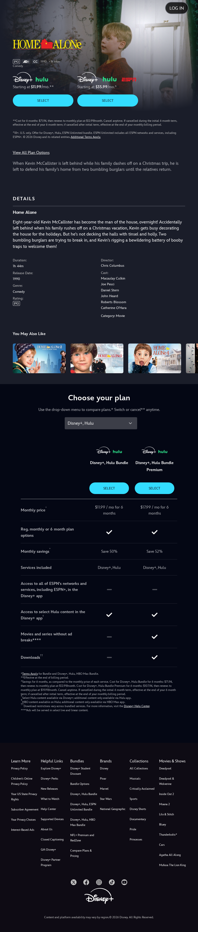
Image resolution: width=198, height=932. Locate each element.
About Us (46, 829)
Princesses (136, 839)
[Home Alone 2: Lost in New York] (39, 358)
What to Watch (50, 799)
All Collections (139, 768)
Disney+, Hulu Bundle (83, 794)
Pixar (103, 778)
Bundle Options (79, 784)
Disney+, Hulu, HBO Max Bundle (82, 822)
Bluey (162, 824)
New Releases (49, 788)
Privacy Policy (19, 768)
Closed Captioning (52, 839)
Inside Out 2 (166, 794)
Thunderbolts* (168, 834)
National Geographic (112, 809)
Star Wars (106, 799)
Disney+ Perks (49, 778)
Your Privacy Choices (23, 819)
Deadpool (165, 768)
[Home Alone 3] (97, 358)
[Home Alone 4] (154, 358)
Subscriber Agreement (24, 809)
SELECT (43, 100)
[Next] (189, 357)
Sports (133, 799)
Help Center (48, 809)
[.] (74, 882)
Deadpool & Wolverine (166, 781)
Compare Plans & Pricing (81, 853)
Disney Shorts (138, 809)
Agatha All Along (170, 855)
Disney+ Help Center (136, 706)
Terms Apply (30, 673)
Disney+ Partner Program (50, 862)
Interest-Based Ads (22, 830)
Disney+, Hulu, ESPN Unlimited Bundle (83, 807)
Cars (162, 844)
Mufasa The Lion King (172, 865)
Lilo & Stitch (166, 814)
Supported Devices (52, 819)
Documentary (138, 819)
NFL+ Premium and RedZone (82, 837)
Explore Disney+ (51, 768)
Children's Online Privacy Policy (21, 781)
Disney (104, 768)
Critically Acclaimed (142, 788)
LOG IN (177, 8)
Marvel (104, 788)
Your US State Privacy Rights (24, 796)
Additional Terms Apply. (86, 137)
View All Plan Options (31, 152)
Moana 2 (164, 804)
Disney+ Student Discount (80, 771)
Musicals (135, 778)
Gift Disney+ (48, 849)
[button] (55, 761)
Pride (133, 829)
